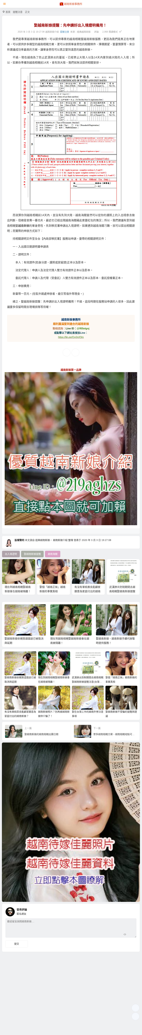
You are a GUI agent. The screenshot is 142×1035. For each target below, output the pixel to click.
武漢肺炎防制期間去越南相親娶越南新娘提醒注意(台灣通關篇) (122, 591)
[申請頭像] (133, 910)
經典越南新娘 (84, 31)
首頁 (8, 12)
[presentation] (118, 610)
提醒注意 (18, 12)
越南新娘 (23, 225)
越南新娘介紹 (60, 540)
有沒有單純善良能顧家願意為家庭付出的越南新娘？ (87, 591)
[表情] (131, 935)
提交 (16, 943)
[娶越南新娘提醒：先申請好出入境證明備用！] (71, 139)
